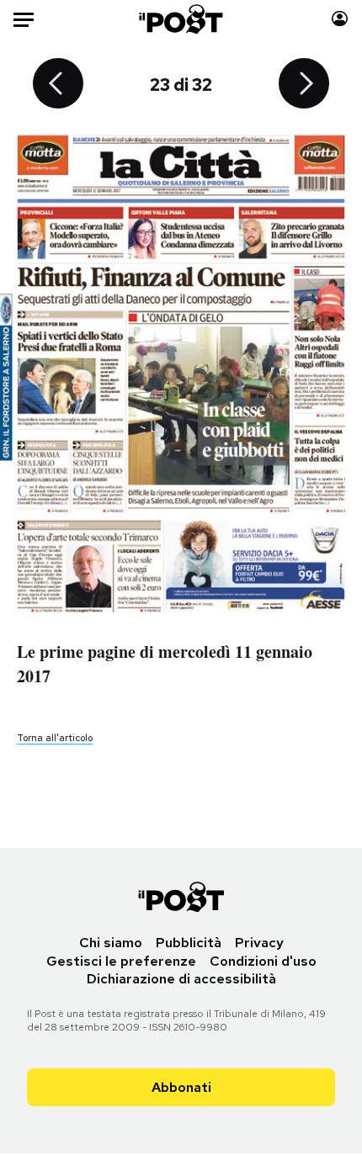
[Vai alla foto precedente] (58, 85)
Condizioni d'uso (263, 961)
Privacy (259, 942)
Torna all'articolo (55, 738)
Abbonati (181, 1087)
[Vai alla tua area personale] (340, 19)
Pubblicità (188, 942)
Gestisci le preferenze (121, 961)
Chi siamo (110, 942)
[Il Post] (181, 19)
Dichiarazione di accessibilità (181, 979)
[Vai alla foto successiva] (304, 85)
